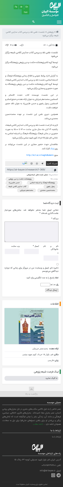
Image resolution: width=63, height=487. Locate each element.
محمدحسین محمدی (47, 190)
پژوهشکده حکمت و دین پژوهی (20, 179)
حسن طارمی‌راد (13, 182)
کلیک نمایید (50, 378)
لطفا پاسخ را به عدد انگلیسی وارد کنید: (42, 277)
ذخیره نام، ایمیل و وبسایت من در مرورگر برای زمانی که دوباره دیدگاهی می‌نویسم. (31, 269)
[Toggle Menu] (59, 22)
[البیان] (57, 32)
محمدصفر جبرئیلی (26, 190)
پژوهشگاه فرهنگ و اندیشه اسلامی (42, 182)
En (27, 7)
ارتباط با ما (56, 437)
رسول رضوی (50, 186)
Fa (16, 7)
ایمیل (36, 246)
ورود (25, 11)
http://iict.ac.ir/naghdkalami (40, 155)
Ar (21, 7)
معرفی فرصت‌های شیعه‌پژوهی (37, 174)
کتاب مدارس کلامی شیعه (17, 186)
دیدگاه (54, 218)
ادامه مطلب (38, 424)
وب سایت (15, 246)
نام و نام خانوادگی (50, 247)
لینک (52, 148)
